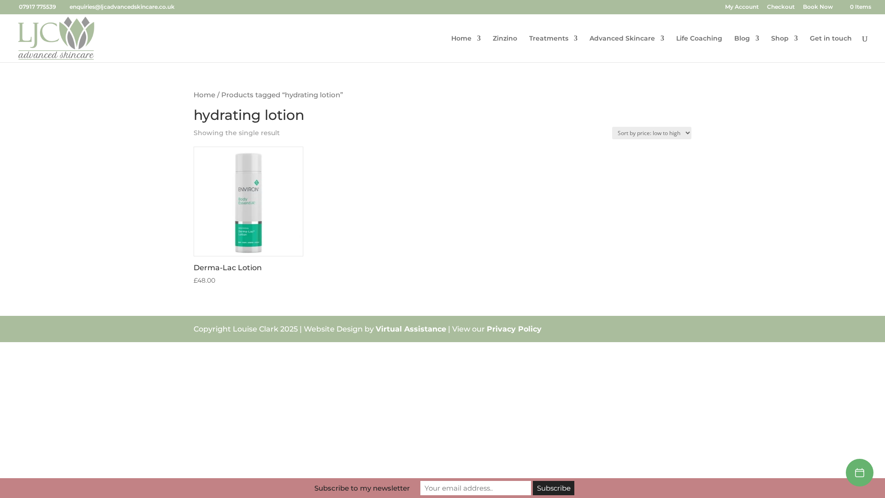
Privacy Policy (514, 329)
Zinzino (505, 38)
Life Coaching (699, 38)
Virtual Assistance (411, 329)
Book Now (818, 7)
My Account (742, 7)
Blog (742, 38)
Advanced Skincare (622, 38)
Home (461, 38)
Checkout (781, 7)
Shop (780, 38)
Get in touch (831, 38)
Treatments (548, 38)
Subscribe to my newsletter (362, 488)
